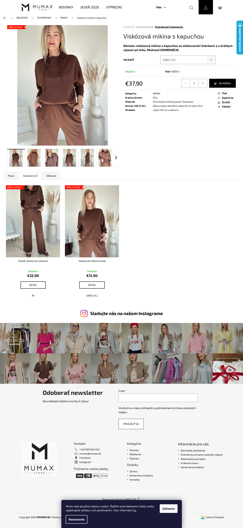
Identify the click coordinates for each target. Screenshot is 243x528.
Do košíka (225, 83)
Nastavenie (76, 519)
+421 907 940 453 (89, 449)
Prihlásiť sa (131, 423)
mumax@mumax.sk (90, 453)
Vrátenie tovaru (190, 463)
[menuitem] (66, 7)
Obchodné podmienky (193, 450)
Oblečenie (135, 454)
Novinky (134, 450)
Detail (33, 284)
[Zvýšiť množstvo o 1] (203, 83)
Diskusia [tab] (51, 175)
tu (134, 510)
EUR (176, 7)
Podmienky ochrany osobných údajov (202, 454)
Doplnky (134, 458)
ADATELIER (130, 499)
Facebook (84, 457)
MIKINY (156, 93)
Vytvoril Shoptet (215, 517)
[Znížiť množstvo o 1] (185, 83)
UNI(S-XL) (92, 295)
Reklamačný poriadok (193, 458)
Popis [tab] (11, 175)
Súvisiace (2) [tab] (30, 175)
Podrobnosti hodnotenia (169, 26)
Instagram (85, 461)
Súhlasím (168, 508)
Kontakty (135, 479)
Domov (134, 471)
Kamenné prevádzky (141, 475)
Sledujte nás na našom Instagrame (126, 313)
